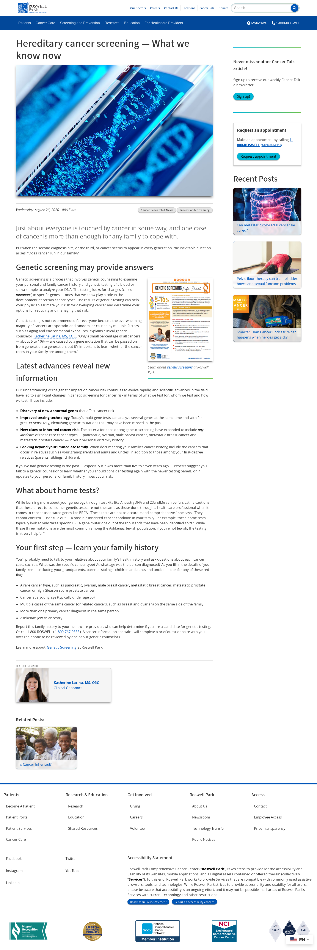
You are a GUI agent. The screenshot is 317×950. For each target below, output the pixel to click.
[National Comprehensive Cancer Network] (157, 940)
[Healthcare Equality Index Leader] (93, 940)
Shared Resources (83, 828)
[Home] (32, 11)
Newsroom (201, 817)
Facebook (14, 858)
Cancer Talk (206, 8)
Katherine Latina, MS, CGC (55, 336)
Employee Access (268, 817)
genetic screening (180, 367)
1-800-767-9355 (67, 631)
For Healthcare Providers (163, 23)
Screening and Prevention (80, 23)
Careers (155, 8)
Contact (260, 806)
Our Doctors (138, 8)
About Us (199, 806)
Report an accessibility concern (194, 902)
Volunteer (138, 828)
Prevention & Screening (195, 210)
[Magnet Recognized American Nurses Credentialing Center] (28, 940)
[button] (294, 8)
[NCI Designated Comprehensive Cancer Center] (224, 940)
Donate (223, 8)
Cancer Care (45, 23)
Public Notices (203, 839)
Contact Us (171, 8)
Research (112, 23)
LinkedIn (13, 882)
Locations (188, 8)
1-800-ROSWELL (288, 23)
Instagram (14, 870)
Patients (24, 23)
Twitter (71, 858)
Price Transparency (269, 828)
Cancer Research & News (157, 210)
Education (132, 23)
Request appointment (258, 156)
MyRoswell (259, 23)
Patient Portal (17, 817)
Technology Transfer (208, 828)
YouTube (73, 870)
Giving (135, 806)
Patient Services (19, 828)
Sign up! (243, 96)
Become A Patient (20, 806)
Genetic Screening (61, 647)
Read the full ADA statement (148, 902)
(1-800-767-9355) (271, 145)
